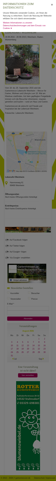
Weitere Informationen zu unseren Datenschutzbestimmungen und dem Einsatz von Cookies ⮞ (24, 25)
